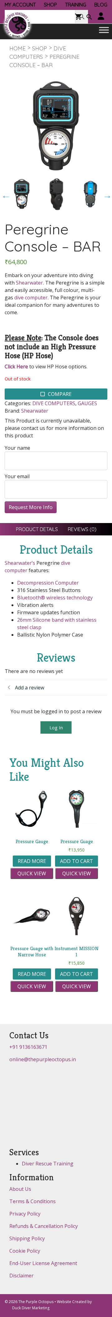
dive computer (31, 297)
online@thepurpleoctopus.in (42, 1059)
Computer (67, 582)
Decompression (35, 582)
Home (17, 48)
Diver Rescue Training (47, 1163)
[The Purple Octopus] (17, 25)
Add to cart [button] (76, 861)
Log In (56, 727)
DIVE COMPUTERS (53, 403)
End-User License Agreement (43, 1263)
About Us (20, 1189)
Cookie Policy (24, 1250)
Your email (17, 476)
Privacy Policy (24, 1213)
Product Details (37, 529)
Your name (17, 447)
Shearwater (29, 282)
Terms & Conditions (32, 1201)
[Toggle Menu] (104, 30)
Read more (32, 861)
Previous (4, 194)
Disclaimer (21, 1275)
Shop (39, 48)
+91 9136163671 (28, 1047)
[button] (89, 17)
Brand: (12, 410)
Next (106, 194)
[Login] (101, 16)
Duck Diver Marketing (30, 1308)
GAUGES (87, 403)
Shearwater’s (20, 563)
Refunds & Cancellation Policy (43, 1226)
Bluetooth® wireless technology (55, 597)
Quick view (31, 873)
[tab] (37, 529)
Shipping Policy (27, 1238)
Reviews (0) (82, 529)
